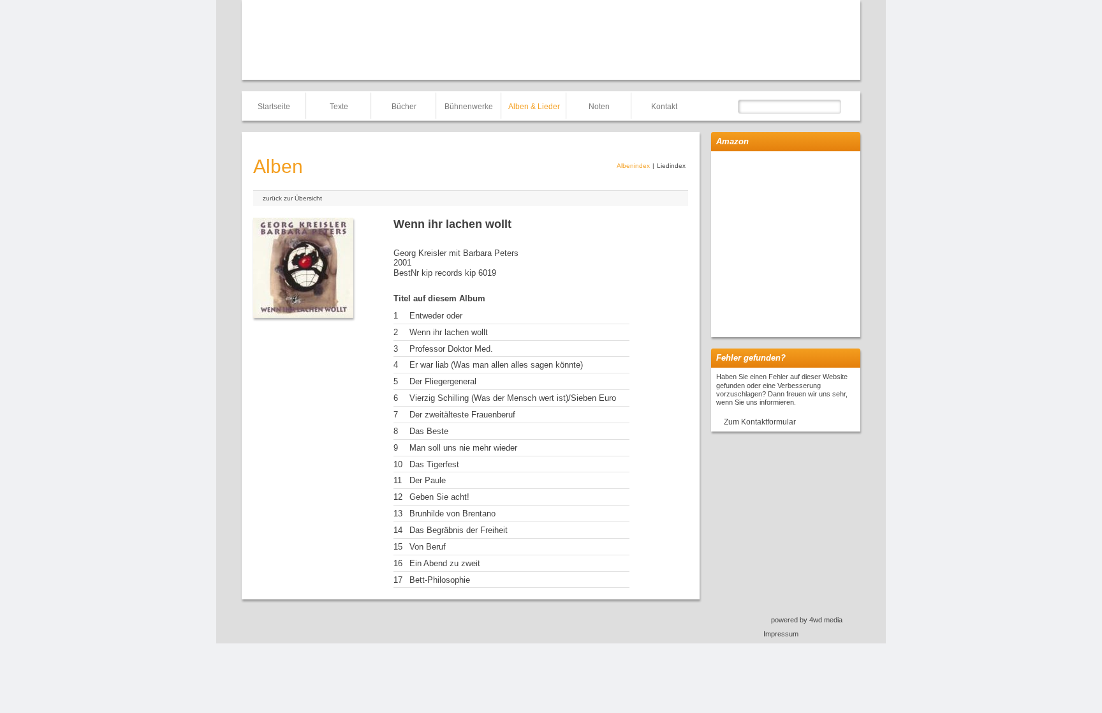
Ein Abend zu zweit (444, 563)
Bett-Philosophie (439, 580)
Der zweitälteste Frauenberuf (462, 414)
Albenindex (633, 165)
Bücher (404, 106)
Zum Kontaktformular (760, 421)
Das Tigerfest (434, 464)
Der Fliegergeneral (442, 381)
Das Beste (428, 431)
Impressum (780, 634)
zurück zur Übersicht (292, 198)
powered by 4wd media (806, 620)
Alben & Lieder (534, 106)
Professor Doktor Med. (451, 349)
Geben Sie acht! (439, 497)
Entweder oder (435, 315)
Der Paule (427, 480)
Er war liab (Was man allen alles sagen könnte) (496, 365)
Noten (599, 106)
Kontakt (664, 106)
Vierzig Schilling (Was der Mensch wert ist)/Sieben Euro (512, 398)
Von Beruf (427, 547)
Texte (339, 106)
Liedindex (671, 165)
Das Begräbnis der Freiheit (458, 530)
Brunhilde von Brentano (452, 513)
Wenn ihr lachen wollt (448, 332)
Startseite (274, 106)
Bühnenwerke (468, 106)
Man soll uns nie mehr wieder (463, 448)
